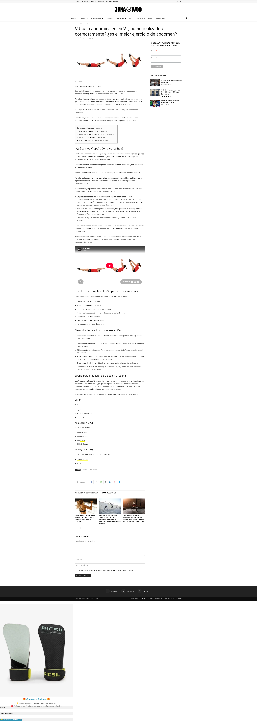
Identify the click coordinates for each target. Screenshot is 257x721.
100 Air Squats (82, 444)
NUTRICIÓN (120, 18)
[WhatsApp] (101, 482)
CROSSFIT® (109, 18)
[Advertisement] (166, 124)
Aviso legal (134, 598)
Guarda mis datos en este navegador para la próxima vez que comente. (105, 570)
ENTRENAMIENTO (96, 18)
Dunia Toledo (80, 38)
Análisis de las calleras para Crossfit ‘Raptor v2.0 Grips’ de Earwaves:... (171, 92)
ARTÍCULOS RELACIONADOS (86, 493)
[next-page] (79, 528)
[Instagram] (177, 1)
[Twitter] (180, 1)
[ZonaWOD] (128, 9)
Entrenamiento (84, 24)
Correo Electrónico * (6, 713)
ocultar (98, 128)
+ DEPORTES (160, 18)
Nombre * (3, 707)
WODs (150, 18)
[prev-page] (76, 528)
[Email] (105, 482)
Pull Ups (83, 433)
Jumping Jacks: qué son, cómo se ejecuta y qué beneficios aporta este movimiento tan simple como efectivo (110, 519)
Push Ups (84, 437)
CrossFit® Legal (169, 598)
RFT (78, 405)
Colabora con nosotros (89, 1)
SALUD (131, 18)
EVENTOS (83, 18)
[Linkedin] (110, 482)
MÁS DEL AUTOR (109, 493)
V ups (82, 440)
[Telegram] (119, 482)
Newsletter (101, 1)
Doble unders (82, 459)
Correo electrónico (157, 58)
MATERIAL (140, 18)
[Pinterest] (115, 482)
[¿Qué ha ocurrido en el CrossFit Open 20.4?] (155, 82)
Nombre (154, 51)
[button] (186, 18)
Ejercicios (84, 469)
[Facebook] (173, 1)
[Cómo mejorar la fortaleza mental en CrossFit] (155, 103)
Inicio (76, 24)
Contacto (77, 1)
